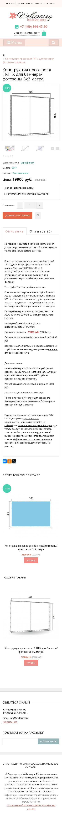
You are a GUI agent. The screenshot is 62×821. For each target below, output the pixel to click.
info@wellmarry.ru (19, 718)
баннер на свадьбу (31, 421)
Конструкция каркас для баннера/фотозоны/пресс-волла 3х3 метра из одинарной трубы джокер (29, 401)
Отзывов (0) (41, 231)
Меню (16, 42)
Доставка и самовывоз (29, 3)
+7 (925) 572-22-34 (14, 713)
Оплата (10, 3)
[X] (14, 461)
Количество (8, 205)
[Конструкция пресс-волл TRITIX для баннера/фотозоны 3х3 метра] (31, 112)
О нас (6, 763)
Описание (14, 231)
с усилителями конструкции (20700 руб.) (28, 193)
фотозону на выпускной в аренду (36, 425)
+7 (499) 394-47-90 (33, 26)
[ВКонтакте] (5, 461)
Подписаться (48, 741)
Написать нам (10, 721)
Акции (14, 763)
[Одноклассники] (9, 461)
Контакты (49, 3)
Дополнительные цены (19, 187)
